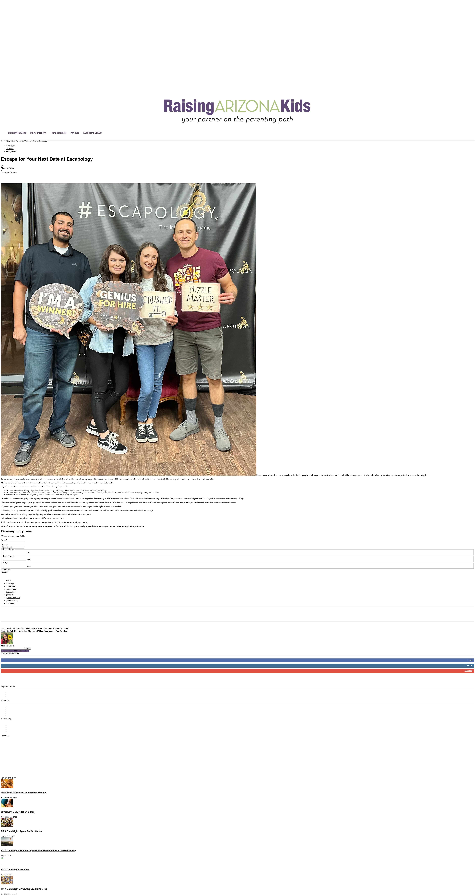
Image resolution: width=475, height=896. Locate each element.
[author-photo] (7, 644)
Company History (15, 709)
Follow (469, 666)
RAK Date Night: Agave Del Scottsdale (21, 831)
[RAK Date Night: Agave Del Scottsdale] (7, 826)
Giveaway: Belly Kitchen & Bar (17, 811)
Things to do (11, 151)
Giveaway (10, 148)
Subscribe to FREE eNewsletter (21, 693)
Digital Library (14, 695)
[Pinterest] (23, 176)
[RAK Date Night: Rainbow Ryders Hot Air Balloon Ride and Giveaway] (7, 846)
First (28, 553)
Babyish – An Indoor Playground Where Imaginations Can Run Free (39, 631)
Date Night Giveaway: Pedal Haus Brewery (24, 792)
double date (11, 586)
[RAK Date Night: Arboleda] (7, 864)
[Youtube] (29, 767)
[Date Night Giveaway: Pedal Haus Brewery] (7, 787)
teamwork (10, 603)
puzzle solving (12, 600)
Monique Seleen (7, 168)
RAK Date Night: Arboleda (15, 869)
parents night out (13, 597)
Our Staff (11, 707)
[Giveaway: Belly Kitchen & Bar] (7, 807)
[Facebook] (5, 176)
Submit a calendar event (18, 715)
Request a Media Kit (16, 727)
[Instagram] (8, 767)
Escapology (10, 591)
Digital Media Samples (17, 729)
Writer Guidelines (15, 713)
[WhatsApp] (32, 176)
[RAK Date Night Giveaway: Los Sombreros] (7, 884)
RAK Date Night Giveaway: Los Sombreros (24, 888)
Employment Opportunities (19, 711)
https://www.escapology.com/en (73, 523)
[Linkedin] (13, 767)
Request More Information (19, 731)
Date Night (10, 141)
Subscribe (468, 671)
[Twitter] (14, 176)
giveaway (9, 594)
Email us (10, 748)
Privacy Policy (13, 697)
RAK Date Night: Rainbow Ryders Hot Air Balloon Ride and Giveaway (38, 850)
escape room (11, 589)
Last (28, 559)
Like (470, 660)
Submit (4, 572)
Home (3, 141)
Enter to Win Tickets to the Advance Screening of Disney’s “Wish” (41, 628)
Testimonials (13, 725)
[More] (41, 176)
